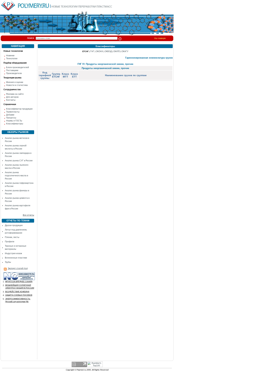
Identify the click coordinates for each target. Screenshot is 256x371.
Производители (14, 73)
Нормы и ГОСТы (14, 120)
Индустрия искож (13, 253)
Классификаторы (14, 123)
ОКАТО (116, 51)
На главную (160, 38)
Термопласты (13, 112)
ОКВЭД (108, 51)
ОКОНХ (99, 51)
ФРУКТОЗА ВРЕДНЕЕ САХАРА (18, 281)
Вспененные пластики (16, 258)
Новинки (10, 55)
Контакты (10, 100)
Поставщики (12, 70)
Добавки (10, 115)
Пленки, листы (12, 237)
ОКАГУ (125, 51)
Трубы (8, 262)
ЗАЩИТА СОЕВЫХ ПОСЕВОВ (18, 295)
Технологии (11, 58)
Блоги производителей (17, 67)
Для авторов (12, 97)
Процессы (11, 118)
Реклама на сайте (15, 94)
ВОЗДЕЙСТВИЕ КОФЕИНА (17, 292)
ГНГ (92, 51)
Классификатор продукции (19, 109)
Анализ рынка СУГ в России (19, 160)
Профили (9, 241)
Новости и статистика (17, 85)
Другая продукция (14, 225)
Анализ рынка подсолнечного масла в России (16, 175)
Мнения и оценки (14, 82)
